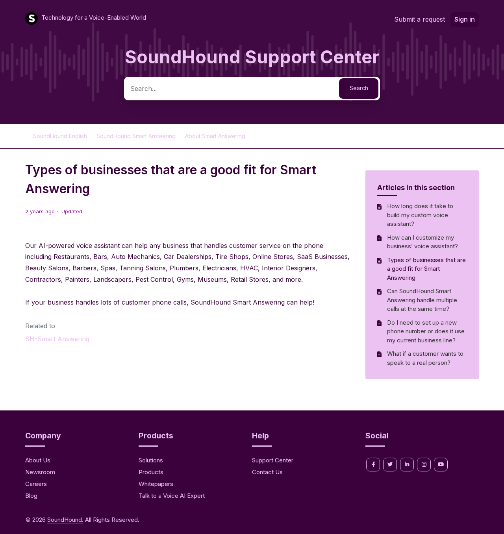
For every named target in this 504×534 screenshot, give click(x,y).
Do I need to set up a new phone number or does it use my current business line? (426, 331)
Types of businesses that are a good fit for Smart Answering (426, 268)
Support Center (272, 460)
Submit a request (419, 19)
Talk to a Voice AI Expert (172, 495)
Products (151, 472)
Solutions (151, 460)
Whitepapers (156, 484)
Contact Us (267, 472)
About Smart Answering (215, 136)
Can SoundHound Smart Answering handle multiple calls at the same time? (422, 299)
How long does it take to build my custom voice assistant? (420, 214)
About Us (37, 460)
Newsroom (40, 472)
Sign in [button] (464, 19)
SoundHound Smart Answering (136, 136)
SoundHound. (65, 519)
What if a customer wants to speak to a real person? (425, 358)
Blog (31, 495)
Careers (36, 484)
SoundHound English (60, 136)
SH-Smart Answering (57, 339)
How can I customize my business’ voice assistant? (422, 242)
